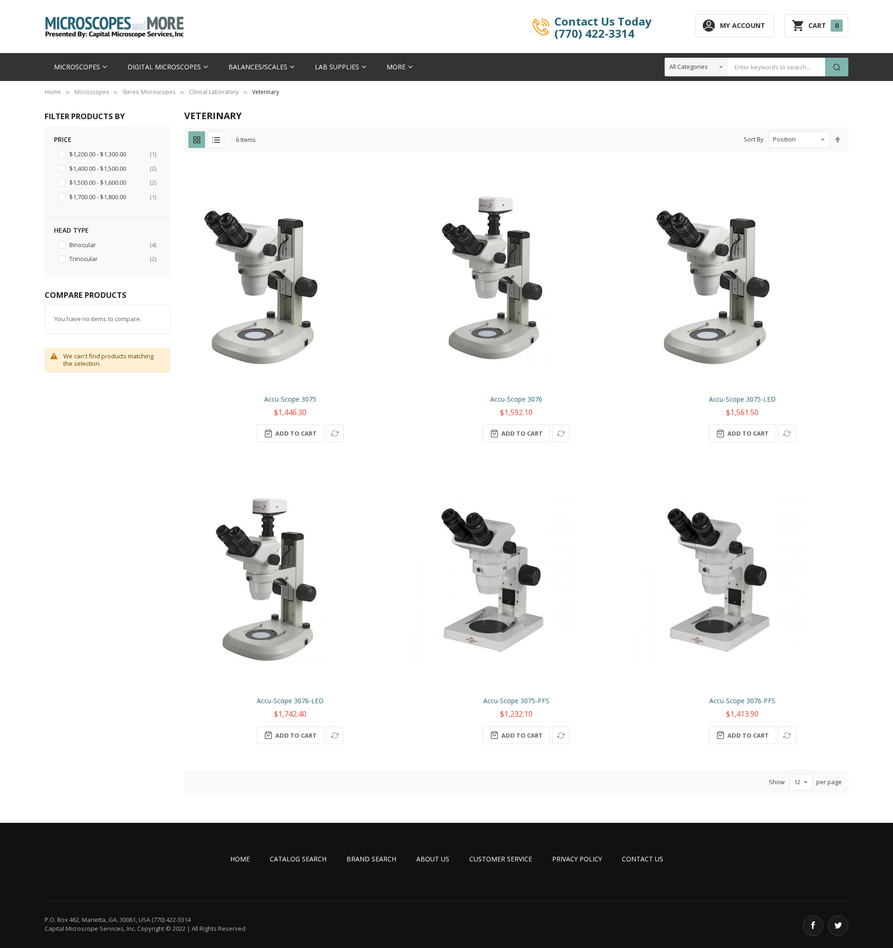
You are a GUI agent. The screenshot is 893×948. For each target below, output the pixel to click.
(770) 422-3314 (594, 33)
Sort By (754, 139)
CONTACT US (642, 858)
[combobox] (776, 67)
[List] (215, 139)
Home (53, 92)
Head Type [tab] (71, 230)
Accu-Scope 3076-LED (290, 700)
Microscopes (91, 92)
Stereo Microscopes (148, 92)
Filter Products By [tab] (85, 116)
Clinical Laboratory (214, 92)
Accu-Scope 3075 (290, 399)
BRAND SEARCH (371, 858)
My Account (742, 25)
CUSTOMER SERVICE (500, 858)
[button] (335, 433)
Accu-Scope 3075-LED (742, 399)
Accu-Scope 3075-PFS (516, 700)
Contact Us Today (603, 21)
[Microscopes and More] (114, 27)
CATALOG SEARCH (298, 858)
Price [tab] (63, 139)
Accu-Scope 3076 (516, 399)
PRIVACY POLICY (577, 858)
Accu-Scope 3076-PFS (742, 700)
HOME (240, 858)
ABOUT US (432, 858)
